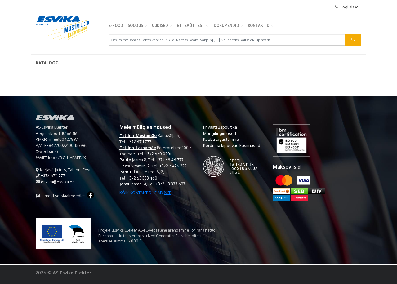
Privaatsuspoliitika (220, 127)
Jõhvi (124, 183)
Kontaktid (259, 25)
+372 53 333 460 (142, 177)
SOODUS (135, 25)
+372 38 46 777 (170, 159)
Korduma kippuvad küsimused (231, 145)
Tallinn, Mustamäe (138, 135)
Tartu (124, 165)
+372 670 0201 (158, 153)
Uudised (160, 25)
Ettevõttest (191, 25)
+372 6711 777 (53, 175)
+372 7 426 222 (173, 165)
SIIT (167, 192)
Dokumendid (226, 25)
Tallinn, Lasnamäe (137, 147)
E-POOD (116, 25)
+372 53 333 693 (170, 183)
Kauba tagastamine (221, 139)
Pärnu (125, 171)
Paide (125, 159)
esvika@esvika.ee (58, 181)
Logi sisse (350, 7)
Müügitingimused (219, 133)
